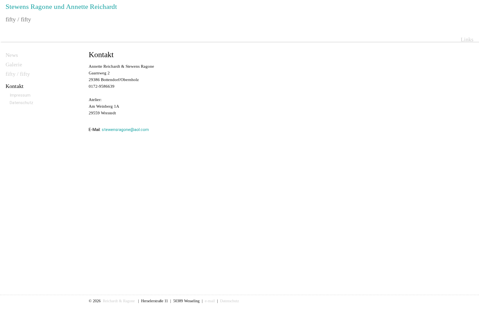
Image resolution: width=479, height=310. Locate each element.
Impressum (20, 95)
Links (467, 39)
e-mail (210, 301)
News (12, 55)
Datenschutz (21, 102)
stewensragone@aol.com (125, 129)
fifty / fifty (18, 74)
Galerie (14, 64)
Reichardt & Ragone (119, 301)
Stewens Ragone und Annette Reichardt (61, 6)
